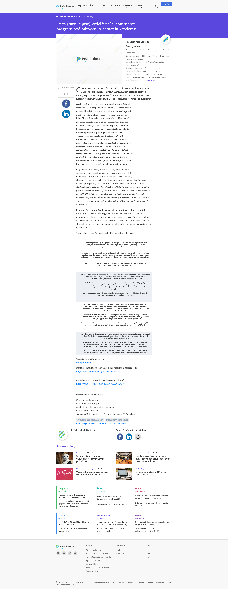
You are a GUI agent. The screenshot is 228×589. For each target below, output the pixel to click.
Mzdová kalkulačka (93, 550)
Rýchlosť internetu (93, 561)
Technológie (140, 469)
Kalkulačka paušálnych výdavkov (99, 557)
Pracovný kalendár (93, 571)
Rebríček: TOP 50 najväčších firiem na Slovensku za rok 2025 (73, 523)
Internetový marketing (117, 420)
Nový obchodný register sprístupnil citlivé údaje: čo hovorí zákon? (152, 523)
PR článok (153, 453)
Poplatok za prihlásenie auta (97, 567)
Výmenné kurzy (92, 564)
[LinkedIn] (58, 553)
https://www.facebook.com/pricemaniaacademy (98, 371)
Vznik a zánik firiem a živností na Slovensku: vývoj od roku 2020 (110, 498)
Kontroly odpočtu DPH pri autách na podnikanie (144, 74)
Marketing (88, 16)
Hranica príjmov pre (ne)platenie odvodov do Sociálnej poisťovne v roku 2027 (152, 497)
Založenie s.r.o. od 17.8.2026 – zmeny (112, 505)
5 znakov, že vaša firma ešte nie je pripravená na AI (110, 529)
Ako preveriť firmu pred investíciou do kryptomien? (73, 529)
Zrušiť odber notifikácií (65, 585)
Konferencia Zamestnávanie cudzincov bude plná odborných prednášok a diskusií (153, 459)
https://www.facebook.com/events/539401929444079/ (100, 384)
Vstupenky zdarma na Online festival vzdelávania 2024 (92, 473)
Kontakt (148, 557)
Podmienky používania (144, 582)
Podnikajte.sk (91, 582)
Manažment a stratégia (85, 469)
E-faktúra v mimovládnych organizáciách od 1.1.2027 (152, 504)
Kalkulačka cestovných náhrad (98, 554)
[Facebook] (64, 553)
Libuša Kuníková (92, 453)
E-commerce (81, 453)
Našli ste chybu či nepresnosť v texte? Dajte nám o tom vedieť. (101, 424)
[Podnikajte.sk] (65, 6)
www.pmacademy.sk (85, 362)
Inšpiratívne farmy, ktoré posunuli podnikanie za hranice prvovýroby (72, 496)
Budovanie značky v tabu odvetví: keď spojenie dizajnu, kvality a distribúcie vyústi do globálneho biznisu (73, 503)
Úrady (118, 550)
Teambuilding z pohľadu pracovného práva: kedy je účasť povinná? (150, 529)
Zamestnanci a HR (142, 453)
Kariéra (148, 554)
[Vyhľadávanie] (156, 6)
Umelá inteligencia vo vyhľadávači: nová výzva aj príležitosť (90, 459)
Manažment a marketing (71, 16)
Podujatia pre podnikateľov (90, 420)
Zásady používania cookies (122, 582)
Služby (166, 4)
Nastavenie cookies (163, 582)
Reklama (148, 550)
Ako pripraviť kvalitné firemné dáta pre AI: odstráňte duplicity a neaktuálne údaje (114, 523)
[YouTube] (75, 553)
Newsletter (120, 554)
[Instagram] (70, 553)
